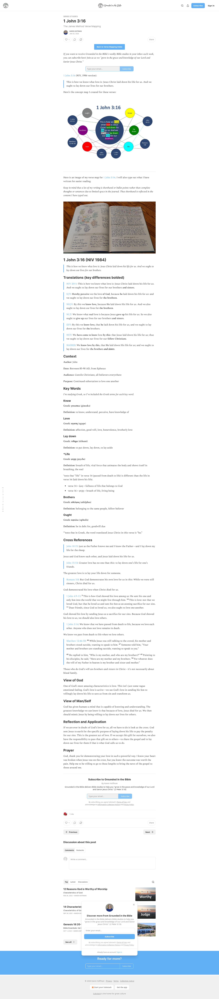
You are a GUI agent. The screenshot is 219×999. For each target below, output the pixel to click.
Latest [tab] (73, 882)
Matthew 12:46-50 (76, 641)
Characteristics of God (73, 892)
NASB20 (70, 345)
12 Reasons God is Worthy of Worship (85, 889)
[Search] (182, 5)
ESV (68, 325)
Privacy (109, 981)
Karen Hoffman (75, 31)
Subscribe (198, 5)
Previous (73, 832)
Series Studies (70, 16)
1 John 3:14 (72, 624)
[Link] (60, 260)
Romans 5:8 (72, 579)
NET (68, 335)
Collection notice (127, 981)
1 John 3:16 (69, 75)
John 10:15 (72, 546)
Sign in (211, 5)
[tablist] (74, 850)
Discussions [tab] (83, 882)
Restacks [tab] (80, 850)
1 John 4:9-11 (73, 596)
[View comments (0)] (74, 39)
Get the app (122, 987)
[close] (134, 905)
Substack (97, 993)
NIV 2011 (71, 284)
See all (68, 942)
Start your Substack (103, 987)
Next (147, 832)
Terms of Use (122, 942)
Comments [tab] (69, 850)
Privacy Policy (129, 945)
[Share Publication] (187, 5)
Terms (116, 981)
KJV (68, 294)
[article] (109, 894)
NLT (68, 314)
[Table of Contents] (3, 499)
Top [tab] (66, 882)
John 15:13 (72, 563)
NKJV (69, 304)
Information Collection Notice (109, 945)
